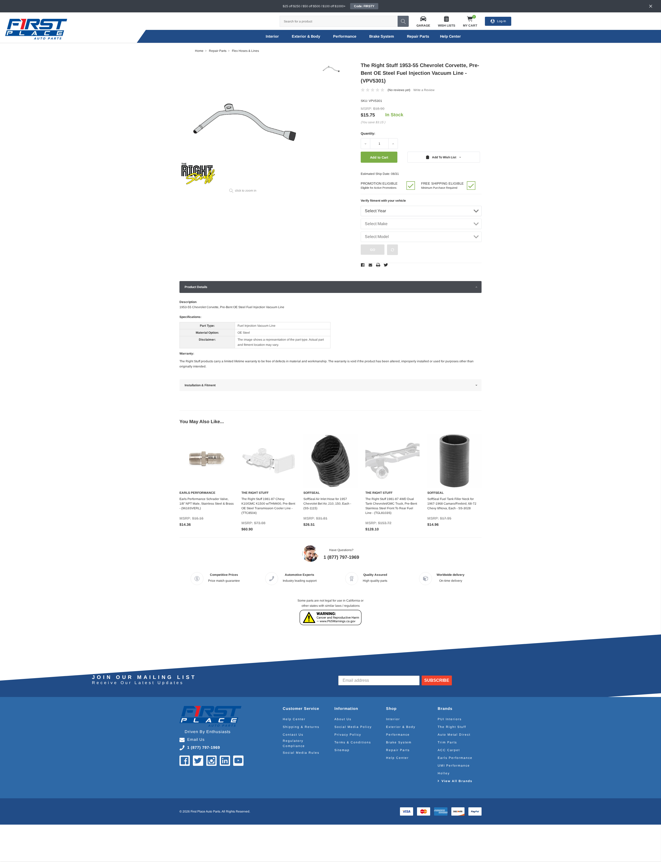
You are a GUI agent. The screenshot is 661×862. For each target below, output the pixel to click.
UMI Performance (454, 765)
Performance (344, 36)
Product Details (196, 287)
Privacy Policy (347, 734)
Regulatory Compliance (294, 743)
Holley (444, 773)
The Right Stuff (452, 727)
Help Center (294, 719)
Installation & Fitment (200, 385)
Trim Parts (447, 742)
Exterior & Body (306, 36)
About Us (342, 719)
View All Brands (457, 781)
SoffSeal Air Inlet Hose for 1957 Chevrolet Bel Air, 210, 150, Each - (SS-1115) (327, 503)
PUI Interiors (450, 719)
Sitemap (342, 750)
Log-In (501, 21)
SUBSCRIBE (436, 680)
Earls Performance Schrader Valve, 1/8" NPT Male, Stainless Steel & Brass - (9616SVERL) (206, 503)
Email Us (196, 739)
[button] (423, 21)
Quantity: (368, 133)
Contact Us (293, 734)
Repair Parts (418, 36)
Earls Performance (455, 758)
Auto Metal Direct (454, 734)
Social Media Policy (353, 727)
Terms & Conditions (352, 742)
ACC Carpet (449, 750)
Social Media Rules (301, 752)
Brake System (381, 36)
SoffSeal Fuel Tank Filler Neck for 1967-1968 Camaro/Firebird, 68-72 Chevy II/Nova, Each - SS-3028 (451, 503)
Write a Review (424, 90)
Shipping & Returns (301, 727)
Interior (272, 36)
